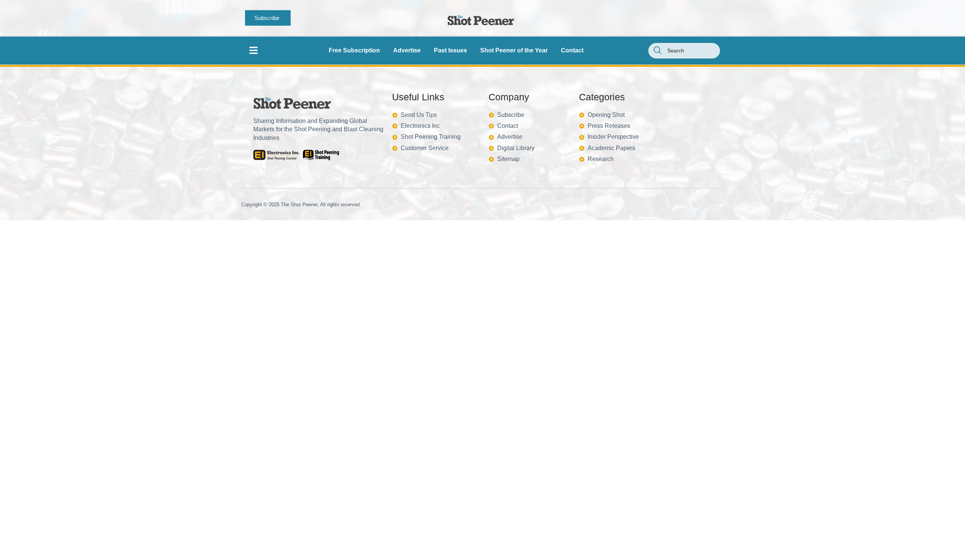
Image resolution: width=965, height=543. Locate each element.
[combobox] (684, 50)
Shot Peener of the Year (514, 50)
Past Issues (450, 50)
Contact (572, 50)
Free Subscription (354, 50)
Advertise (407, 50)
